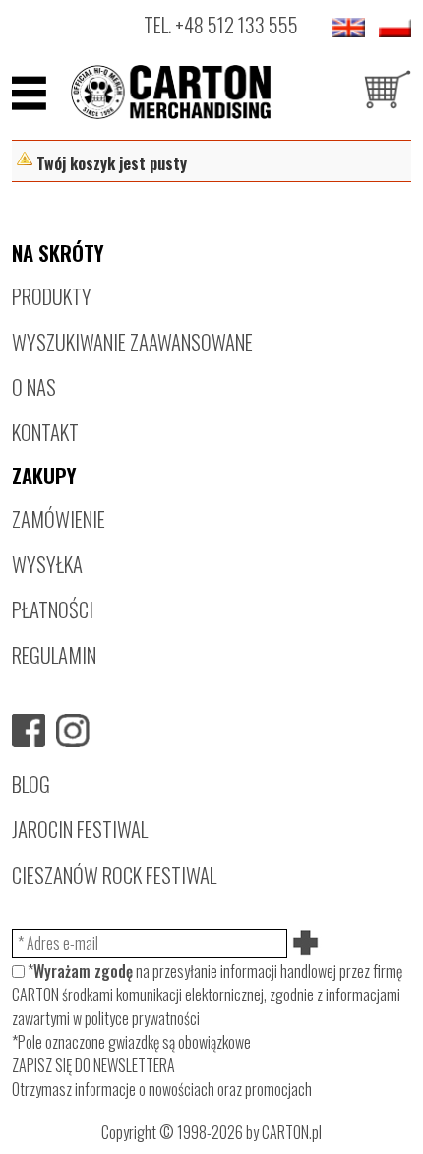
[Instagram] (73, 730)
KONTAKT (45, 432)
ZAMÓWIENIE (58, 518)
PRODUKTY (51, 296)
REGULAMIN (54, 654)
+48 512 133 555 (236, 24)
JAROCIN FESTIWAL (80, 828)
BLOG (31, 783)
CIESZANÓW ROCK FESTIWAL (114, 875)
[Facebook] (28, 730)
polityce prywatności (142, 1018)
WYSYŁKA (47, 563)
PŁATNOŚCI (52, 609)
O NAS (34, 386)
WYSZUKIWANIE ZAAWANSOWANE (132, 341)
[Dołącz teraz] (307, 944)
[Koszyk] (387, 92)
